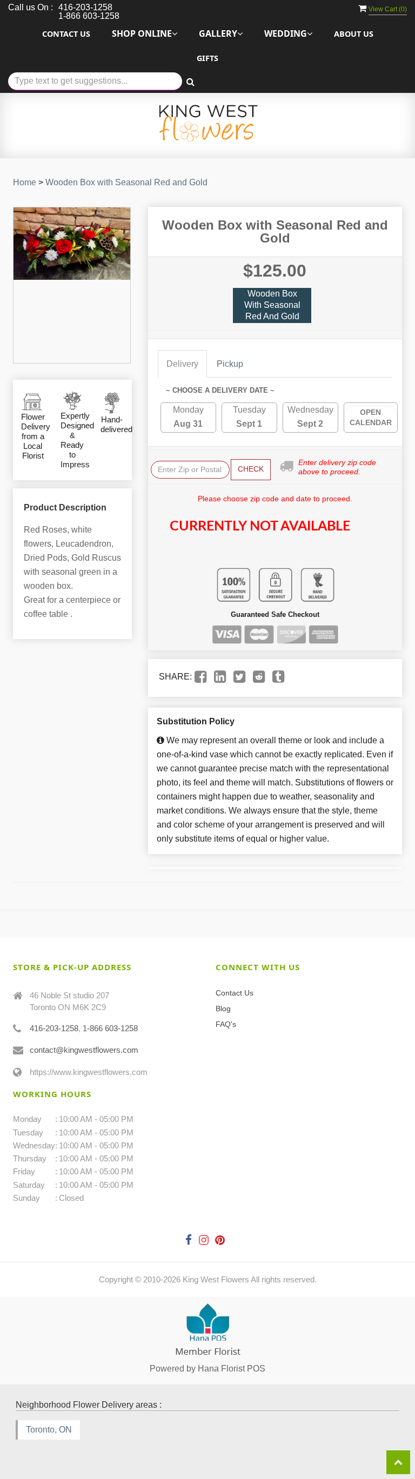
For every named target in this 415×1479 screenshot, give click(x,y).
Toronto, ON (49, 1429)
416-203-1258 (54, 1028)
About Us (353, 34)
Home (24, 182)
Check (251, 469)
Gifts (207, 58)
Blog (223, 1008)
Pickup (230, 363)
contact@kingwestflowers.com (84, 1049)
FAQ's (226, 1024)
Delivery (182, 363)
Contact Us (66, 34)
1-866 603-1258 (110, 1028)
